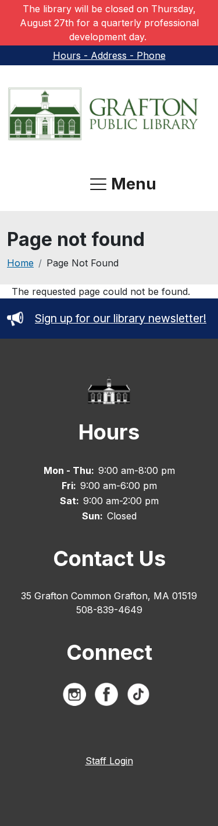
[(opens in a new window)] (77, 696)
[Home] (104, 113)
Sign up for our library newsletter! (120, 318)
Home (20, 263)
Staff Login (109, 761)
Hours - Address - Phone (109, 55)
